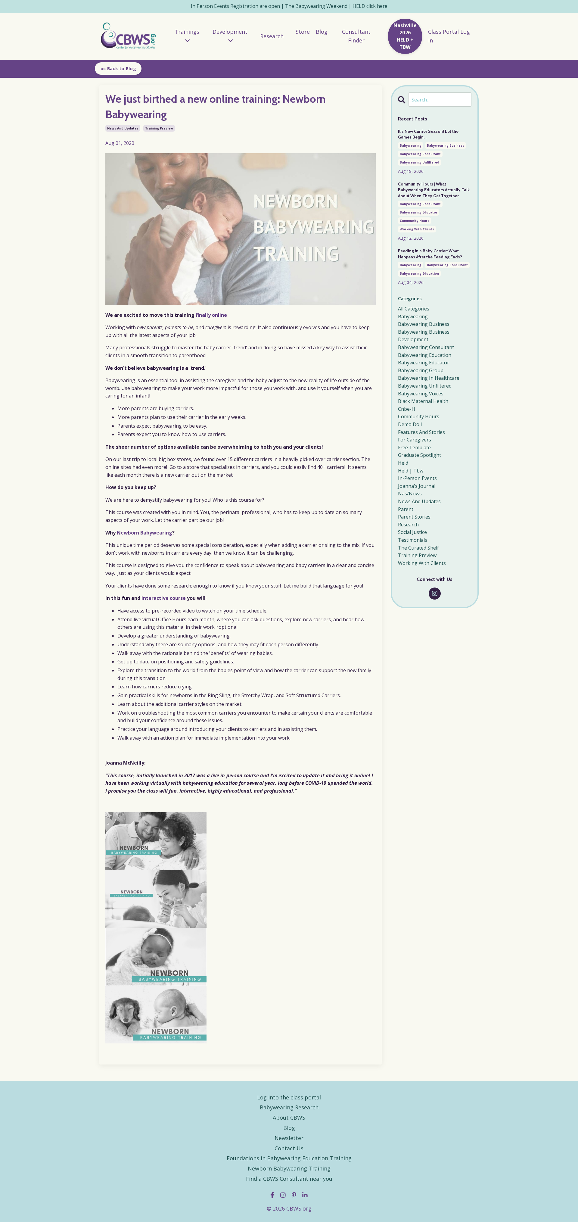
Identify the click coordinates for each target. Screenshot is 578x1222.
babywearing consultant (420, 154)
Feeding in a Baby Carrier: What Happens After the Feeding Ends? (430, 254)
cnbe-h (406, 409)
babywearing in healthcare (428, 378)
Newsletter (289, 1138)
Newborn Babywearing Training (289, 1168)
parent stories (414, 516)
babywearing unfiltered (419, 162)
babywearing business (445, 145)
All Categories (413, 308)
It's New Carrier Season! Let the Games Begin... (428, 134)
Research (272, 36)
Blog (322, 31)
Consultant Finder (356, 36)
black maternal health (423, 401)
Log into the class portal (289, 1097)
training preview (159, 128)
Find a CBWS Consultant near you (289, 1178)
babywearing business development (423, 336)
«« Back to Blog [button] (118, 68)
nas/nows (410, 493)
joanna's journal (416, 486)
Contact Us (289, 1148)
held (403, 463)
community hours (414, 221)
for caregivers (414, 439)
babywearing (410, 145)
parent (405, 509)
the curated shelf (418, 547)
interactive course (163, 598)
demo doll (410, 424)
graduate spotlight (419, 455)
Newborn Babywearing (144, 532)
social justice (412, 532)
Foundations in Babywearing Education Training (289, 1158)
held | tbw (410, 470)
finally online (210, 315)
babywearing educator (418, 212)
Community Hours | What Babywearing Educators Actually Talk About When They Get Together (434, 189)
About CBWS (289, 1117)
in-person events (417, 478)
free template (414, 447)
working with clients (417, 229)
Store (303, 31)
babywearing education (419, 273)
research (408, 524)
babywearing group (420, 370)
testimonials (412, 540)
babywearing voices (420, 393)
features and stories (421, 432)
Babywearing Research (289, 1107)
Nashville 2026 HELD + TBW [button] (405, 36)
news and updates (122, 128)
